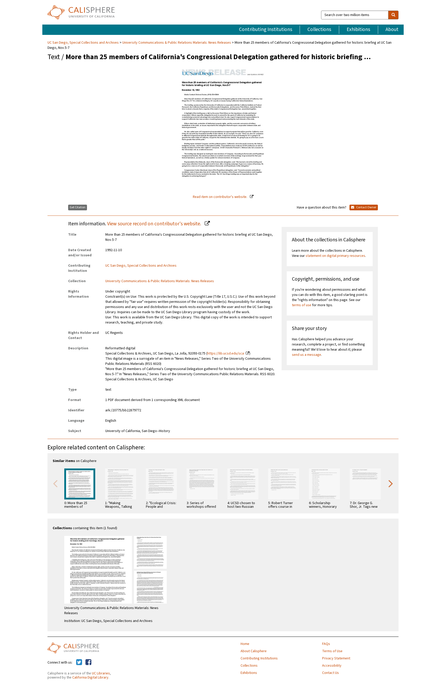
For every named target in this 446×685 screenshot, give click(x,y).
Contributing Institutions (265, 29)
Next (390, 483)
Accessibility (331, 665)
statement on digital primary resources (335, 255)
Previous (55, 483)
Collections (319, 29)
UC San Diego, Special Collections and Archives (83, 42)
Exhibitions (358, 29)
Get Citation (77, 207)
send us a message (306, 354)
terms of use (301, 305)
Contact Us (330, 673)
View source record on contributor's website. (154, 223)
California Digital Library (90, 677)
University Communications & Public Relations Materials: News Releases (176, 42)
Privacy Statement (336, 658)
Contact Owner (366, 207)
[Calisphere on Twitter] (79, 662)
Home (245, 644)
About (392, 29)
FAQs (326, 644)
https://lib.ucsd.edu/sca (225, 353)
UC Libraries (101, 673)
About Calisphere (254, 651)
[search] (393, 15)
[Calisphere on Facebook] (88, 662)
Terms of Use (332, 651)
